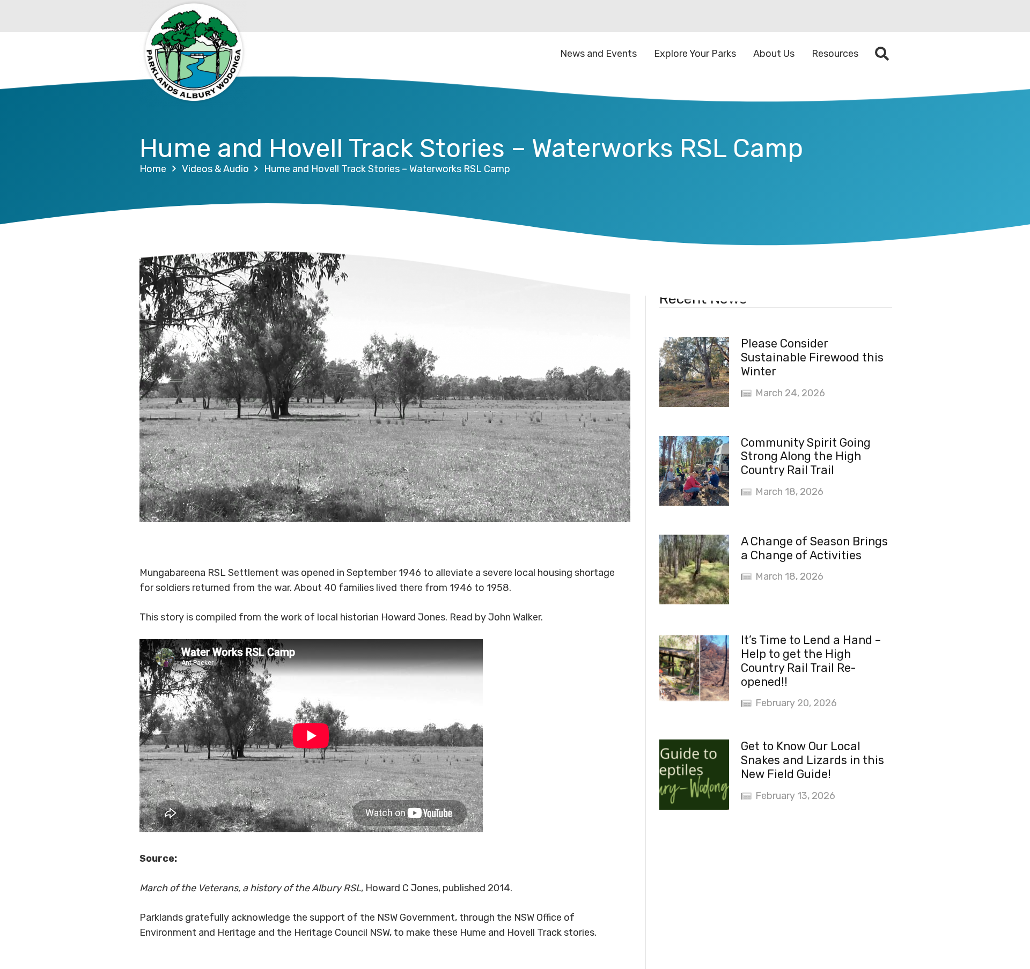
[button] (882, 54)
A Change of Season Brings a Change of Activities (814, 548)
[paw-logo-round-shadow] (193, 53)
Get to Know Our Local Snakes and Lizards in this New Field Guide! (812, 760)
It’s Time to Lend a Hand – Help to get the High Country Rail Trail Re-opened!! (811, 661)
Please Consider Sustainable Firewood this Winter (812, 357)
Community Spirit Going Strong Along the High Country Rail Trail (806, 456)
